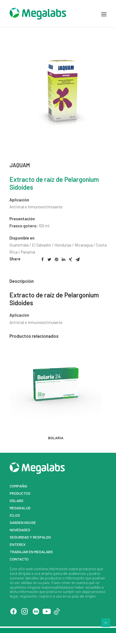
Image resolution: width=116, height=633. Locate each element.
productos (87, 568)
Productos (20, 493)
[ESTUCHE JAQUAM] (58, 142)
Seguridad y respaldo (30, 537)
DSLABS (16, 500)
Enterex (18, 544)
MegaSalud (20, 508)
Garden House (23, 522)
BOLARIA (55, 437)
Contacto (19, 559)
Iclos (15, 515)
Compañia (18, 486)
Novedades (20, 529)
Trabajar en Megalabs (31, 551)
